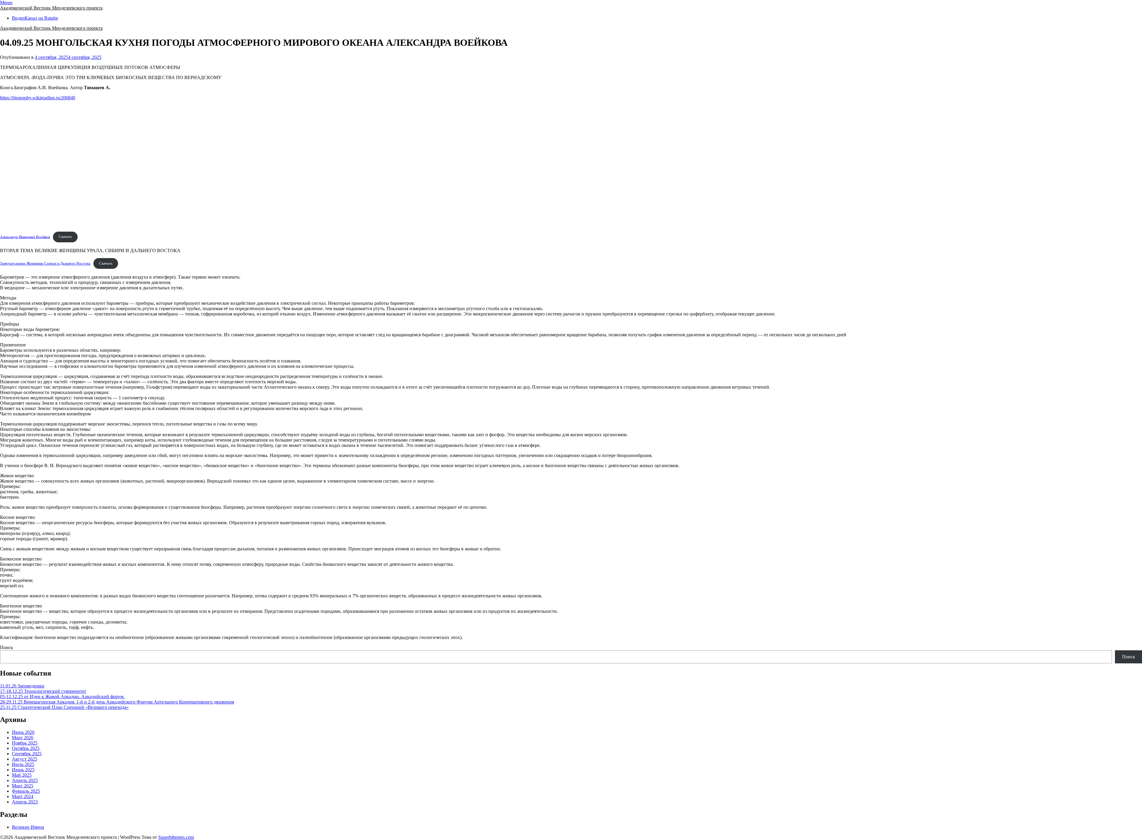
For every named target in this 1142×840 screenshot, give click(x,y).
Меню (6, 2)
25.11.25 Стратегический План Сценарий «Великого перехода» (64, 707)
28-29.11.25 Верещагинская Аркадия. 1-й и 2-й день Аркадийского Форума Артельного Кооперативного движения (117, 701)
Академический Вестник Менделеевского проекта (51, 7)
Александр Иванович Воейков (25, 237)
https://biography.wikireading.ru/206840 (37, 97)
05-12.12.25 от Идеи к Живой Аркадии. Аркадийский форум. (62, 696)
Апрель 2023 (25, 801)
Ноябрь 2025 (24, 742)
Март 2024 (22, 796)
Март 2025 (22, 785)
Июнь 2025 (23, 769)
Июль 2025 (23, 764)
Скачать (65, 237)
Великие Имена (28, 827)
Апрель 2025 (25, 780)
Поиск (6, 647)
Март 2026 (22, 737)
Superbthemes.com (176, 837)
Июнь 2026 (23, 732)
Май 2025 (22, 775)
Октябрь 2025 (26, 748)
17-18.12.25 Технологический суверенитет (43, 691)
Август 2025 (24, 759)
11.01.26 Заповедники (22, 685)
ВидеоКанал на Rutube (35, 18)
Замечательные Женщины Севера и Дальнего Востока (45, 263)
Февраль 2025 (26, 791)
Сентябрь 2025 (27, 753)
